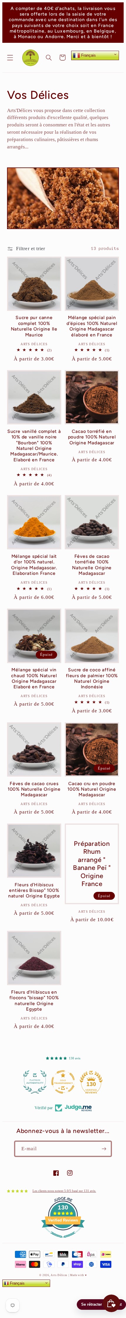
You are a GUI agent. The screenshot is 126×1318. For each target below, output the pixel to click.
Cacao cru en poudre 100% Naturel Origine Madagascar (91, 789)
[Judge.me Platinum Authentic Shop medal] (35, 1082)
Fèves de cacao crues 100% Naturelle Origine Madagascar (34, 789)
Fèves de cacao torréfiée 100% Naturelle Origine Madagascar (92, 564)
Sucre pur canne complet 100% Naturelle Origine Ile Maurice (34, 326)
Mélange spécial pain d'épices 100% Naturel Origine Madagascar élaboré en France (92, 326)
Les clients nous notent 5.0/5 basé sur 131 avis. (64, 1190)
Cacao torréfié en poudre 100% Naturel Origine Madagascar (92, 436)
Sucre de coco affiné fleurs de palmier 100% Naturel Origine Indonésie (92, 678)
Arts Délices (59, 1275)
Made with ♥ (78, 1275)
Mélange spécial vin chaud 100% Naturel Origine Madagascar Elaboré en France (34, 678)
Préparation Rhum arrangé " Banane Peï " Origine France (92, 864)
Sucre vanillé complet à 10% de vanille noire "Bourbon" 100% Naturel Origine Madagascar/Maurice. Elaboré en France (34, 445)
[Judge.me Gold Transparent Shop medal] (63, 1082)
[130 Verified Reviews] (63, 1241)
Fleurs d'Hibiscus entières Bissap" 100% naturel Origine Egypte (34, 890)
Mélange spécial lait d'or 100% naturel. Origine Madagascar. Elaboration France (34, 564)
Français (88, 55)
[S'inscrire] (104, 1149)
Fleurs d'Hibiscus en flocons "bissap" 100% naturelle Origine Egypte (34, 1000)
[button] (10, 57)
